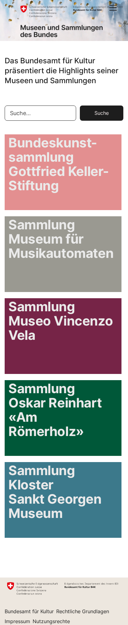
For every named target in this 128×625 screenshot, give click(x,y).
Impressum (17, 621)
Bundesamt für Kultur (29, 611)
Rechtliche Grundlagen (82, 611)
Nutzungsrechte (51, 621)
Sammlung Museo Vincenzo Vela (60, 321)
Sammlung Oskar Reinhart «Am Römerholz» (55, 410)
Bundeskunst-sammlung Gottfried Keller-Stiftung (58, 164)
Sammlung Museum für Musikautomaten (60, 239)
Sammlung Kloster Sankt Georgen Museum (55, 492)
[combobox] (40, 113)
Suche (101, 113)
